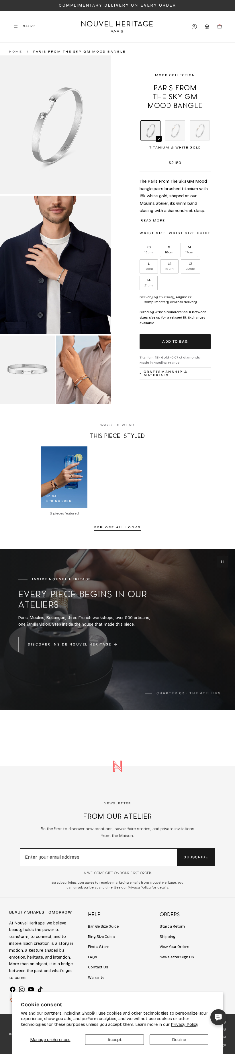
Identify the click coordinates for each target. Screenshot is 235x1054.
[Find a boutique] (207, 26)
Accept (114, 1039)
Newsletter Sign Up (177, 957)
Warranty (96, 977)
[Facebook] (12, 989)
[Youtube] (31, 989)
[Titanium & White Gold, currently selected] (150, 130)
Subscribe (196, 857)
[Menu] (15, 26)
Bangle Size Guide (103, 926)
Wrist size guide (190, 233)
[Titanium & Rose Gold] (175, 130)
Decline (179, 1039)
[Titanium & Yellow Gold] (200, 130)
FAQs (92, 957)
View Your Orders (174, 947)
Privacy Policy (184, 1024)
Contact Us (98, 967)
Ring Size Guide (101, 936)
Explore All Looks (117, 527)
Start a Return (172, 926)
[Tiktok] (40, 989)
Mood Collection (175, 75)
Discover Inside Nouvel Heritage (69, 644)
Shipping (167, 936)
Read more (153, 220)
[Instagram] (21, 989)
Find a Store (98, 947)
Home (15, 51)
